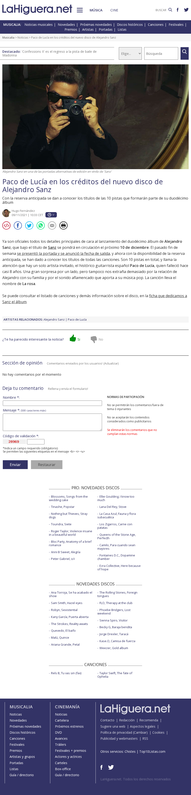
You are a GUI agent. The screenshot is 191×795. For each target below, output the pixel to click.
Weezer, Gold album (113, 648)
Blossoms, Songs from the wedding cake (68, 498)
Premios (71, 29)
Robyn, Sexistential (64, 610)
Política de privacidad (116, 732)
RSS (145, 738)
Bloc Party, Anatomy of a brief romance (70, 543)
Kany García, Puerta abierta (70, 617)
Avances (61, 738)
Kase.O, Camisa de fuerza (117, 641)
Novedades (66, 24)
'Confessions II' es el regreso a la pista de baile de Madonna (49, 53)
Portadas (106, 29)
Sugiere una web (112, 726)
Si (79, 339)
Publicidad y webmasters (119, 738)
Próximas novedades (96, 24)
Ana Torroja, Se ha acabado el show (70, 594)
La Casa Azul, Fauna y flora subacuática (116, 515)
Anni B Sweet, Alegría (65, 552)
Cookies (158, 732)
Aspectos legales (142, 726)
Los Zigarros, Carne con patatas (114, 526)
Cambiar (140, 732)
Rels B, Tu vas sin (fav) (66, 673)
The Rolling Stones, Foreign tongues (117, 594)
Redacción (127, 720)
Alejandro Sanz (54, 319)
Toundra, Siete (61, 524)
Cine (114, 10)
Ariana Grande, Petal (65, 644)
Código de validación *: (21, 436)
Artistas (88, 29)
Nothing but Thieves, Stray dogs (68, 515)
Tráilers (60, 744)
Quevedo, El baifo (63, 630)
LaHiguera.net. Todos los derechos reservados (135, 779)
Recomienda (148, 720)
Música (96, 10)
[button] (80, 10)
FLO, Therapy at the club (116, 603)
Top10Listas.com (152, 751)
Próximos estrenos (69, 726)
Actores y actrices (68, 756)
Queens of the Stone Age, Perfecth (116, 536)
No (101, 339)
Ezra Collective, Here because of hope (119, 567)
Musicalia (8, 37)
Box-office (63, 769)
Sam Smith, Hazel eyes (66, 603)
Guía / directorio (22, 775)
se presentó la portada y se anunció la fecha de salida (63, 253)
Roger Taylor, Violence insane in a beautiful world (70, 533)
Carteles (61, 763)
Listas (122, 29)
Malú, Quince (60, 637)
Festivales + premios (70, 750)
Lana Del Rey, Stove (112, 507)
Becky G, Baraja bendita (115, 627)
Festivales (176, 24)
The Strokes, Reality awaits (69, 624)
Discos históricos (130, 24)
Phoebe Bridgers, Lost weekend (113, 611)
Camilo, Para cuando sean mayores (116, 547)
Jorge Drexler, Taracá (113, 634)
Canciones (156, 24)
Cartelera (62, 720)
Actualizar (111, 363)
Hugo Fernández (23, 211)
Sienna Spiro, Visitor (113, 620)
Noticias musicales (38, 24)
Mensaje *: (24, 410)
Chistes (130, 751)
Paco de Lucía (77, 319)
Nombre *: (11, 397)
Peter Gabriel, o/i (63, 559)
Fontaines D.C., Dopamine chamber (116, 557)
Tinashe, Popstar (63, 507)
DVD (58, 732)
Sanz (52, 247)
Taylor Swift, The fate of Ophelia (114, 675)
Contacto (107, 720)
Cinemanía (67, 707)
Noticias (22, 37)
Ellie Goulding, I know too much (115, 498)
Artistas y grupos (22, 756)
